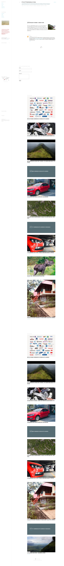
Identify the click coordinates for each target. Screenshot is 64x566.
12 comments (28, 198)
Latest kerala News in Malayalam (39, 38)
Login (2, 5)
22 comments (28, 137)
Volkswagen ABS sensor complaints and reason (37, 422)
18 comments (31, 172)
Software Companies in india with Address (39, 171)
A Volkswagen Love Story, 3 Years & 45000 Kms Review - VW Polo (40, 252)
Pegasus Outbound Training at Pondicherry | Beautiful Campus (41, 317)
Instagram (38, 5)
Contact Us (42, 5)
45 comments (28, 120)
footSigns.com (29, 2)
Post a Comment (29, 521)
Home (22, 5)
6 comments (28, 219)
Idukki (2, 14)
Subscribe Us (3, 7)
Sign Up (28, 5)
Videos (45, 5)
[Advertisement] (37, 14)
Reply (30, 41)
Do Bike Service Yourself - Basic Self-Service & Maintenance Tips (41, 135)
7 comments (31, 228)
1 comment (28, 277)
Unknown (30, 36)
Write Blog (31, 5)
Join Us (25, 5)
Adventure (2, 13)
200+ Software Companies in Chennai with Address (38, 357)
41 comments (28, 163)
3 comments (28, 554)
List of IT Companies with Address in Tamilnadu (40, 227)
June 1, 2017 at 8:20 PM (34, 36)
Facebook (34, 5)
